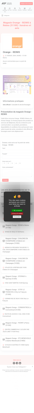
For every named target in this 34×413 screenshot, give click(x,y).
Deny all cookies (17, 213)
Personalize (17, 216)
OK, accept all (17, 210)
